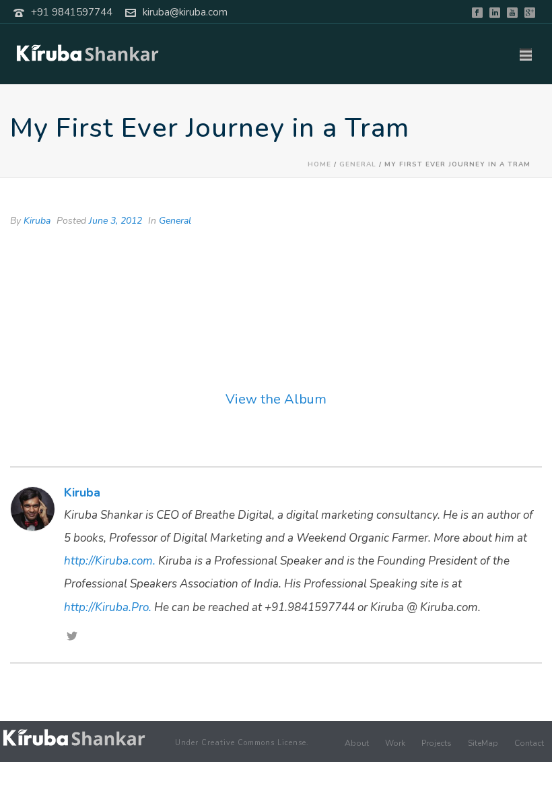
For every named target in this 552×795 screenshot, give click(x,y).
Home (319, 164)
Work (395, 743)
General (357, 164)
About (357, 743)
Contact (529, 743)
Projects (436, 743)
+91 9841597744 (71, 12)
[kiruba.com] (74, 737)
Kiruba (37, 220)
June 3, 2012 (115, 220)
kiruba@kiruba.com (185, 12)
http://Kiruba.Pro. (107, 607)
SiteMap (483, 743)
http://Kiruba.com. (110, 561)
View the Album (276, 399)
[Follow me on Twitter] (72, 637)
